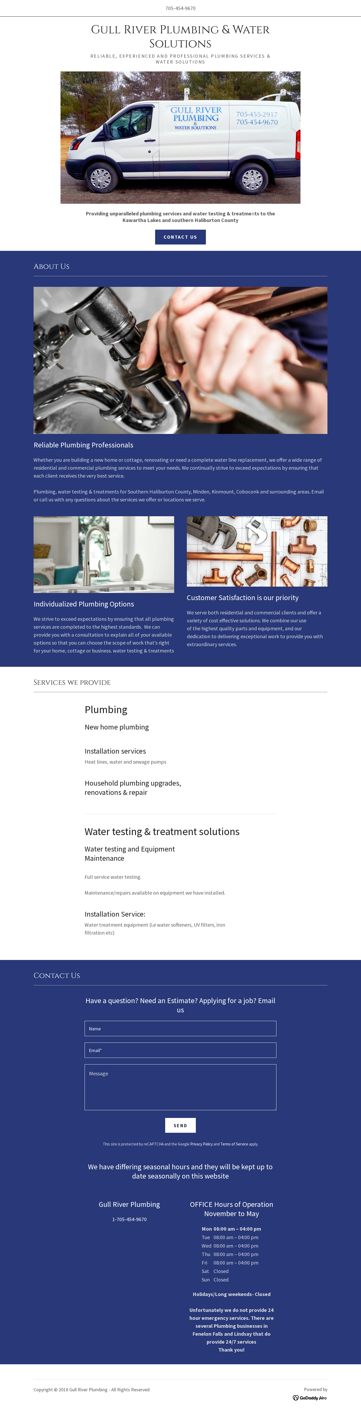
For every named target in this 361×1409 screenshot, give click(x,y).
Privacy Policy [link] (201, 1144)
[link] (180, 45)
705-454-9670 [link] (180, 8)
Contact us (180, 237)
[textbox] (180, 1028)
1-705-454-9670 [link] (129, 1219)
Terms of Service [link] (234, 1144)
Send (180, 1125)
